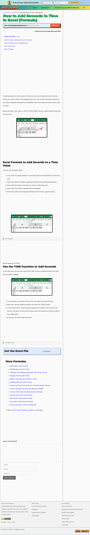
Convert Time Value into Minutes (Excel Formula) (26, 392)
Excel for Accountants (68, 512)
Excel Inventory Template (39, 512)
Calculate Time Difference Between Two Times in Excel (28, 372)
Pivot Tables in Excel (67, 522)
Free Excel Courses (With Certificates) (67, 7)
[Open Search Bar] (84, 7)
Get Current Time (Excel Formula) (21, 398)
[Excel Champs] (10, 8)
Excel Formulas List (14, 12)
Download (46, 351)
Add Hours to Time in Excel (19, 366)
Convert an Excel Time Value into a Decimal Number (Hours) (30, 385)
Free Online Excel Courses (39, 506)
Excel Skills (65, 525)
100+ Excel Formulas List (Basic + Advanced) (28, 410)
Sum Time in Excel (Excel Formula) (21, 401)
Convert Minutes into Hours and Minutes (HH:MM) (27, 388)
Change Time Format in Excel (19, 376)
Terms (9, 522)
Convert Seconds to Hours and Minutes (23, 405)
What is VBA (65, 518)
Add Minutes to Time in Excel (19, 369)
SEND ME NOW (74, 2)
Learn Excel (45, 7)
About (35, 7)
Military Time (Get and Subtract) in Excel (23, 379)
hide (18, 36)
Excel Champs (6, 12)
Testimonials (35, 515)
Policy (13, 522)
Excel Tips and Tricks (68, 515)
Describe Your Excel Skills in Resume (72, 509)
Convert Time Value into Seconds (21, 395)
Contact (3, 522)
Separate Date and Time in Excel (21, 382)
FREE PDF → (55, 25)
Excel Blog (34, 509)
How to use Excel (67, 506)
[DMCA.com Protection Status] (6, 519)
